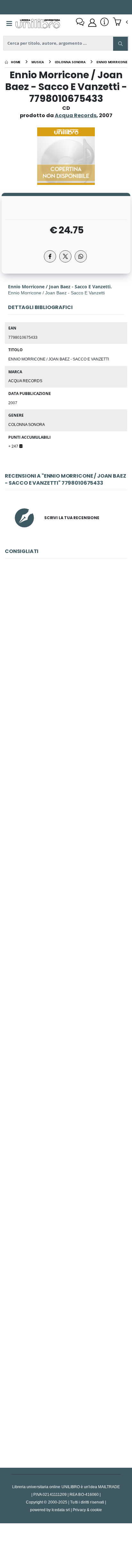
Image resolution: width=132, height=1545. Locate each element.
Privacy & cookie (87, 1509)
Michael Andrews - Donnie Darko (66, 799)
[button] (120, 22)
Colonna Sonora (26, 424)
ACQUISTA (69, 696)
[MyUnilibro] (92, 23)
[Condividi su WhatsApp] (81, 256)
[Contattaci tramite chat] (80, 23)
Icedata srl (61, 1509)
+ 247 (13, 446)
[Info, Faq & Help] (104, 23)
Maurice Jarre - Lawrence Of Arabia (66, 651)
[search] (120, 44)
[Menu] (9, 23)
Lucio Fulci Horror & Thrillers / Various (66, 1394)
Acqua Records (25, 380)
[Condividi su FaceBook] (50, 256)
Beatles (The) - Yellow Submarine (66, 948)
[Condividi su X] (65, 256)
